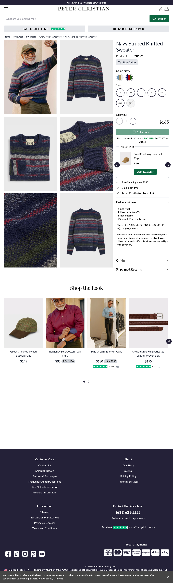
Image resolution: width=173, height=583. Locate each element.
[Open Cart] (166, 8)
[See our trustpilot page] (44, 29)
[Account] (160, 8)
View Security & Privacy (50, 578)
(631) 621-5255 (128, 512)
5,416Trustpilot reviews (142, 527)
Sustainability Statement (45, 517)
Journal (128, 470)
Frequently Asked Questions (44, 481)
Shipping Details (44, 470)
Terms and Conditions (44, 528)
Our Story (128, 465)
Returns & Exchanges (45, 476)
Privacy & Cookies (44, 522)
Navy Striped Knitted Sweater (80, 36)
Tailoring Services (128, 481)
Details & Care (126, 202)
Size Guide (129, 62)
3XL (120, 103)
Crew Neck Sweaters (50, 36)
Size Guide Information (45, 487)
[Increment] (133, 121)
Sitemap (45, 512)
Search (162, 18)
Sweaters (31, 36)
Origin (120, 260)
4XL (130, 103)
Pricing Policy (128, 476)
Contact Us (44, 465)
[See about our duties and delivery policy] (128, 29)
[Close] (168, 577)
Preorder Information (44, 492)
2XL (162, 92)
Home (7, 36)
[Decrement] (119, 121)
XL (152, 92)
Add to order (156, 171)
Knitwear (18, 36)
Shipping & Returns (129, 269)
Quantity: (121, 114)
